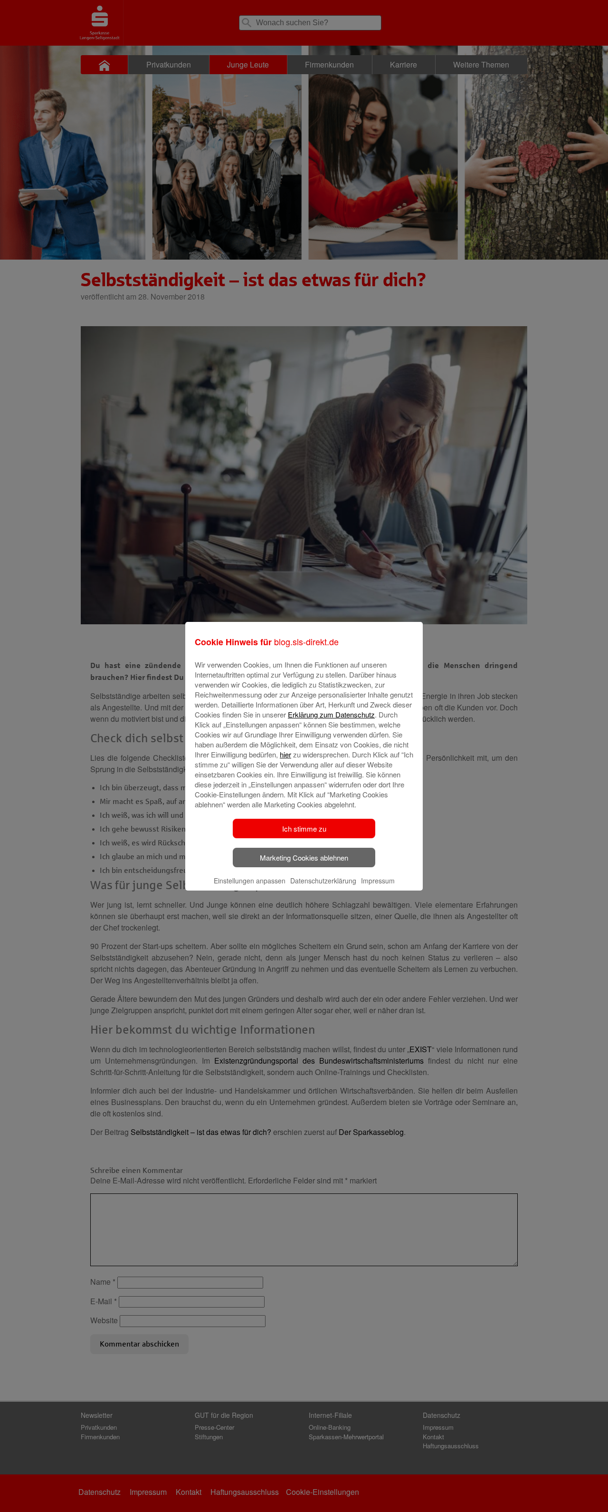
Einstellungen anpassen (249, 880)
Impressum (378, 880)
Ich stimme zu (304, 829)
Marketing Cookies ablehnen (304, 858)
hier (285, 754)
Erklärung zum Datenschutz (331, 714)
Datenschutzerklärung (323, 880)
